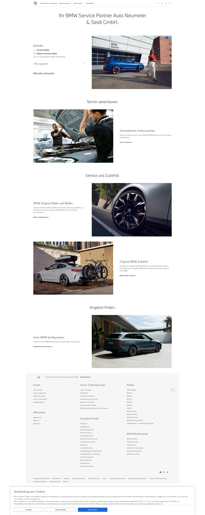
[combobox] (173, 389)
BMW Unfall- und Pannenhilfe (43, 73)
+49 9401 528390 (42, 50)
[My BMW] (158, 3)
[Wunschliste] (166, 3)
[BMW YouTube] (160, 472)
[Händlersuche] (170, 3)
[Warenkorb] (162, 3)
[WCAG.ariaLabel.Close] (169, 387)
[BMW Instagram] (167, 472)
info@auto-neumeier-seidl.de (46, 53)
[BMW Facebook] (164, 472)
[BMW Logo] (35, 3)
